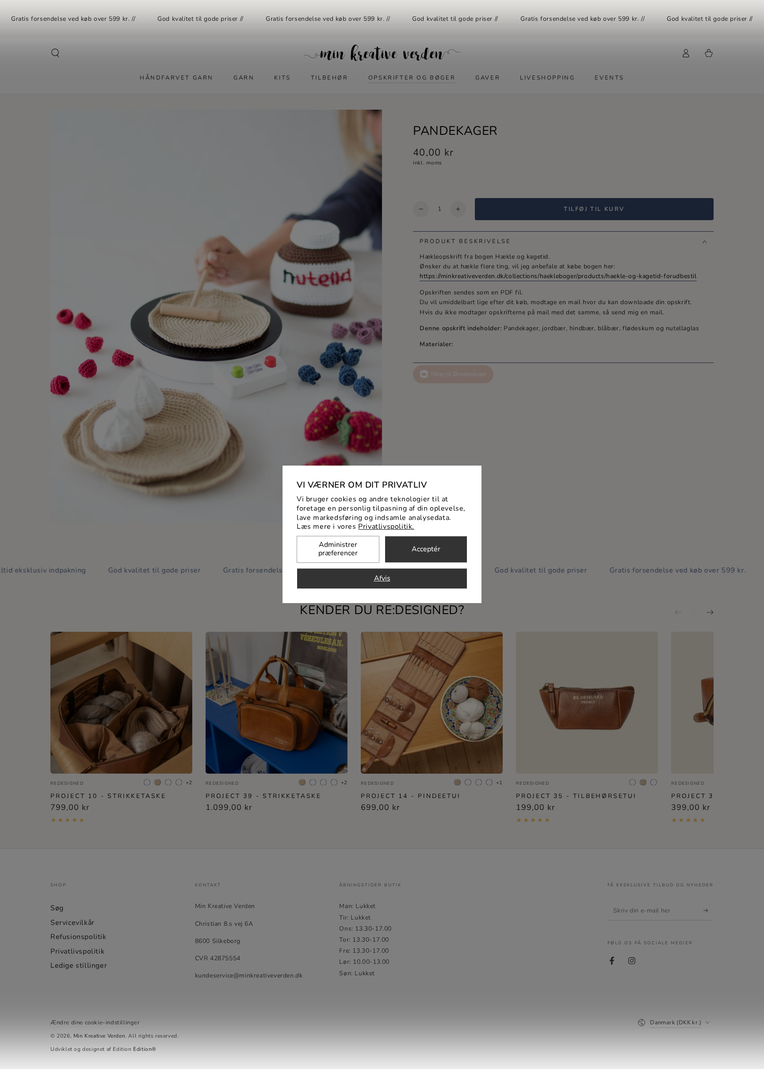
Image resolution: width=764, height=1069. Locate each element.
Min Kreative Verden (99, 1035)
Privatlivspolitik (77, 951)
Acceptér (426, 549)
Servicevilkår (72, 923)
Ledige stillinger (78, 965)
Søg (57, 908)
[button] (55, 53)
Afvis (382, 579)
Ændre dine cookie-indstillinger (95, 1023)
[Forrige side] (684, 613)
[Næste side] (704, 613)
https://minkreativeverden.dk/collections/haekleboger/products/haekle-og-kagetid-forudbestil (558, 276)
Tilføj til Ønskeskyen (458, 374)
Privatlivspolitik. (386, 527)
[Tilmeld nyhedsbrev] (708, 910)
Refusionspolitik (78, 937)
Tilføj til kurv (594, 209)
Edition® (145, 1049)
